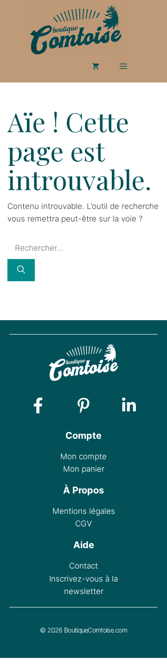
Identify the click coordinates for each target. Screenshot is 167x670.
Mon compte (83, 456)
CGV (83, 523)
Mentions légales (83, 511)
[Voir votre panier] (95, 66)
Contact (83, 565)
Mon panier (83, 469)
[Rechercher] (21, 270)
